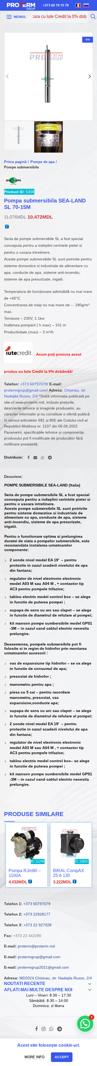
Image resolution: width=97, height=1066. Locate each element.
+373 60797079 (33, 384)
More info (34, 1057)
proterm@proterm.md (36, 946)
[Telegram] (50, 457)
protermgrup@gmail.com (25, 390)
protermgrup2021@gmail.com (43, 967)
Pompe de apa (42, 162)
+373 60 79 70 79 (56, 5)
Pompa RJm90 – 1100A (25, 873)
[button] (85, 1024)
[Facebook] (29, 457)
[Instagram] (43, 1029)
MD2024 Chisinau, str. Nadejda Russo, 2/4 (55, 978)
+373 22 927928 (37, 925)
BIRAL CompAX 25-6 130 (68, 873)
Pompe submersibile (21, 167)
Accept (62, 1057)
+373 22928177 (36, 914)
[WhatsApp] (42, 457)
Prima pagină (15, 162)
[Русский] (86, 5)
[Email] (35, 457)
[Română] (78, 5)
